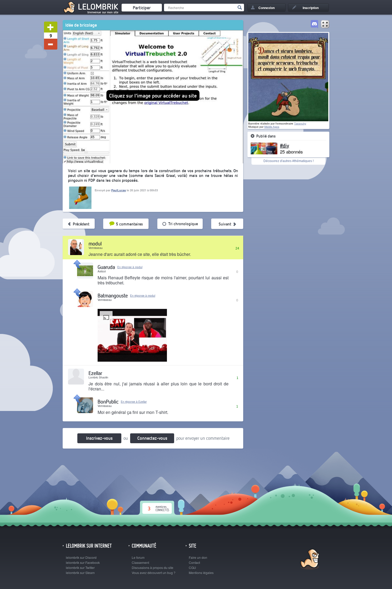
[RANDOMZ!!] (325, 24)
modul (95, 243)
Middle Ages (271, 126)
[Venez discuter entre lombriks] (314, 24)
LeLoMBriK (309, 559)
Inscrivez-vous (99, 438)
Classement (140, 562)
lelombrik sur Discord (81, 557)
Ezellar (95, 373)
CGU (192, 567)
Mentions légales (201, 572)
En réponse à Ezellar (134, 402)
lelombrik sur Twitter (80, 567)
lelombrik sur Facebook (83, 562)
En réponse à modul (129, 267)
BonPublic (108, 401)
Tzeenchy (300, 123)
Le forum (138, 557)
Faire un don (198, 557)
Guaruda (106, 267)
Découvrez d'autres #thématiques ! (288, 161)
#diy (284, 145)
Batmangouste (113, 295)
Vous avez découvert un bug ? (153, 572)
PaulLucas (118, 190)
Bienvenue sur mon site (102, 12)
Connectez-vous (152, 438)
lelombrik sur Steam (80, 572)
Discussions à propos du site (152, 567)
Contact (194, 562)
